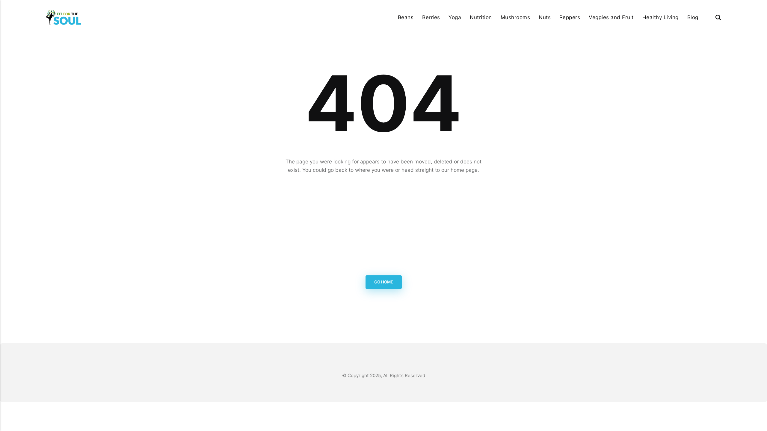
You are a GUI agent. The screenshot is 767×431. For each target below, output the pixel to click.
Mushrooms (515, 17)
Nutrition (481, 17)
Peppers (569, 17)
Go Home (383, 282)
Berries (431, 17)
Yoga (455, 17)
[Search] (718, 17)
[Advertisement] (383, 224)
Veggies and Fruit (611, 17)
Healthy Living (660, 17)
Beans (406, 17)
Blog (692, 17)
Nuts (545, 17)
